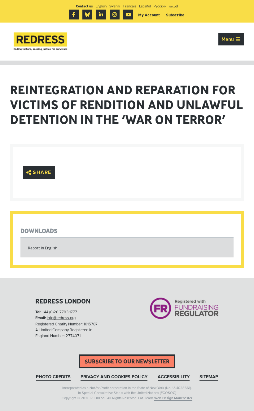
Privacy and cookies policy (114, 376)
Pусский (160, 6)
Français (129, 6)
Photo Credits (53, 376)
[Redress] (40, 41)
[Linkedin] (101, 14)
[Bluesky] (87, 14)
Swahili (114, 6)
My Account (149, 15)
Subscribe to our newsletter (127, 361)
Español (145, 6)
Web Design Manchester (173, 398)
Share (42, 172)
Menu (228, 39)
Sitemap (208, 376)
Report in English (42, 248)
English (101, 6)
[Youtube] (128, 14)
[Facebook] (74, 14)
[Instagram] (115, 14)
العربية (173, 6)
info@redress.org (61, 318)
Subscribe (175, 15)
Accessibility (174, 376)
